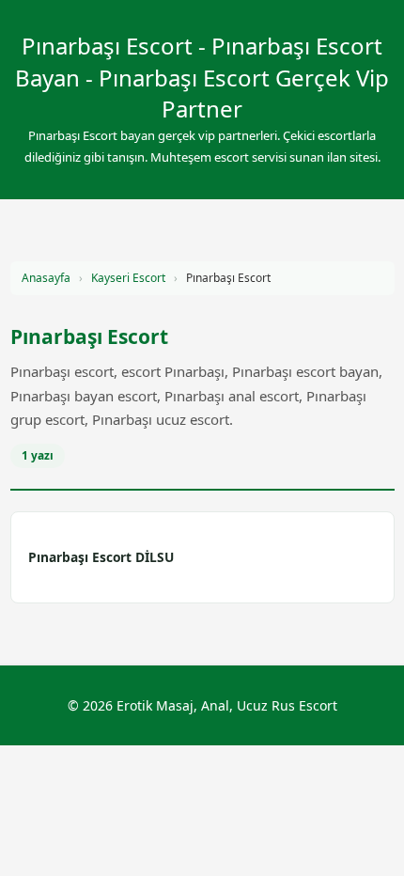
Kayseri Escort (128, 278)
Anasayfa (46, 278)
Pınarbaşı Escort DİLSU (101, 557)
